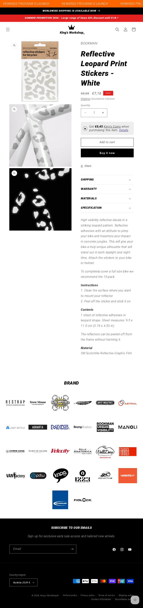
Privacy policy (88, 595)
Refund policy (70, 595)
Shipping (85, 99)
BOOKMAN (89, 43)
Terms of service (106, 595)
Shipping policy (126, 595)
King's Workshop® (49, 595)
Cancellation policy (124, 599)
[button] (8, 29)
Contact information (101, 599)
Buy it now (107, 153)
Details (123, 130)
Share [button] (88, 165)
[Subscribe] (72, 549)
